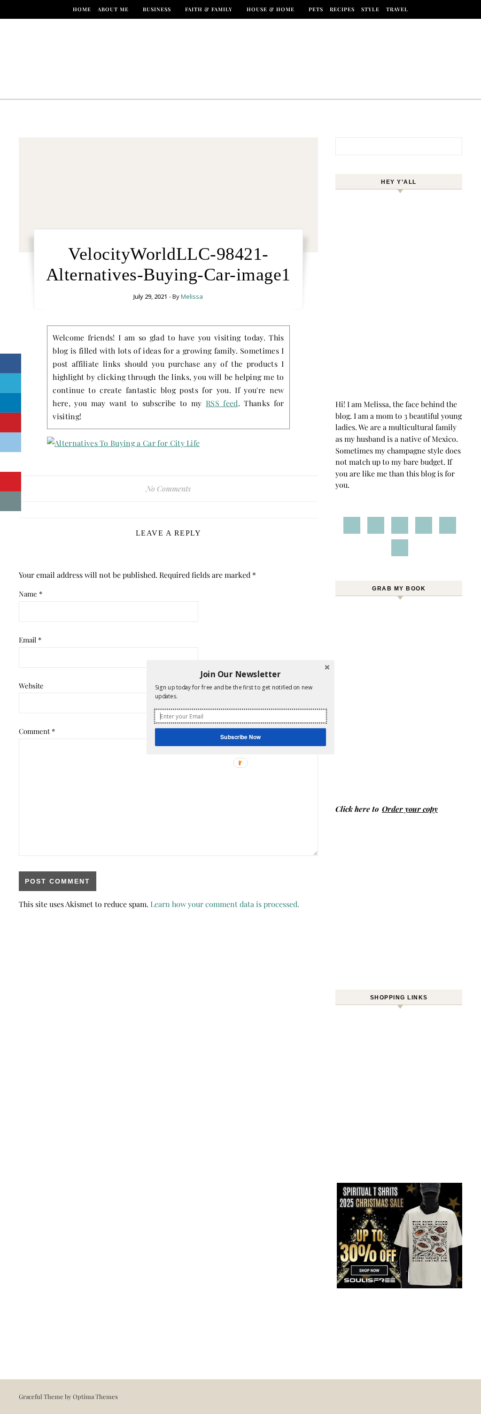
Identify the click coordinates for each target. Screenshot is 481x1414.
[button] (240, 674)
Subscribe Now (240, 737)
